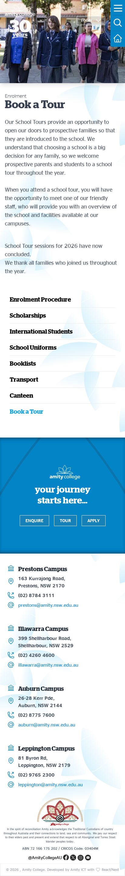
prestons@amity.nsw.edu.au (48, 605)
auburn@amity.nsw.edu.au (46, 724)
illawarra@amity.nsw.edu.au (48, 665)
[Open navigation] (118, 8)
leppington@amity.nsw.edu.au (50, 784)
